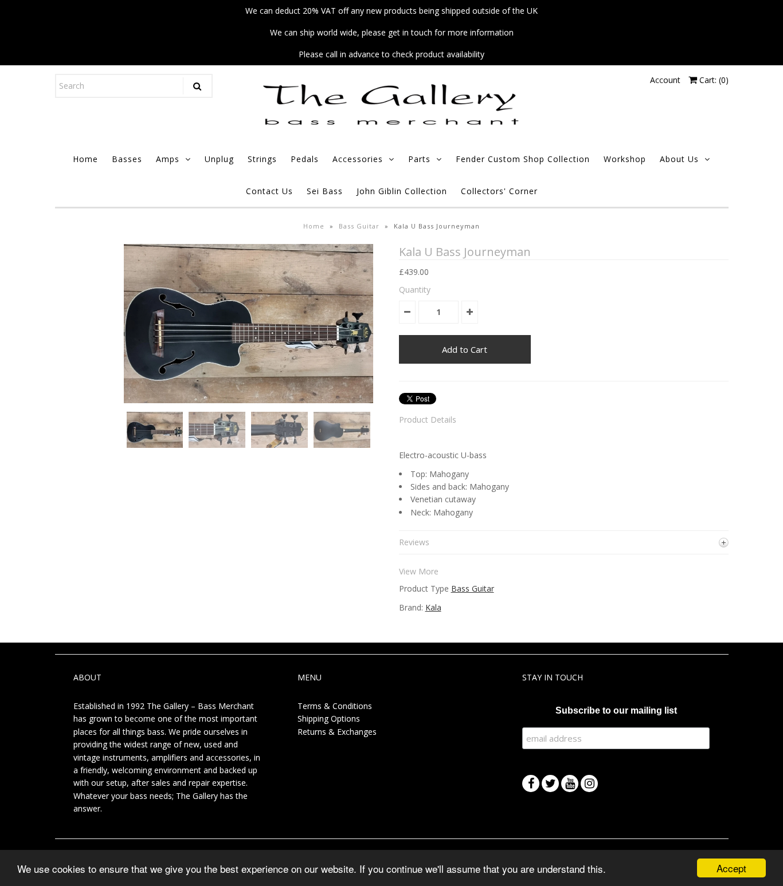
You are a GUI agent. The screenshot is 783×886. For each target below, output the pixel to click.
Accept (731, 868)
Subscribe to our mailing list (616, 710)
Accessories (357, 158)
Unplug (219, 158)
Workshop (625, 158)
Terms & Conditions (334, 705)
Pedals (305, 158)
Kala (433, 607)
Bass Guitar (359, 226)
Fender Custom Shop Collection (523, 158)
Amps (167, 158)
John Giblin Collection (402, 191)
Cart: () (713, 79)
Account (665, 79)
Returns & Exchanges (337, 731)
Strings (262, 158)
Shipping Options (328, 718)
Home (85, 158)
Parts (419, 158)
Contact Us (269, 191)
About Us (679, 158)
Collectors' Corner (499, 191)
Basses (127, 158)
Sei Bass (325, 191)
